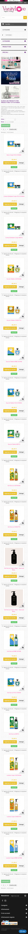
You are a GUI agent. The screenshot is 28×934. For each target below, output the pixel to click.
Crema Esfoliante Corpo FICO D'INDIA (14, 196)
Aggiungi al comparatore (20, 171)
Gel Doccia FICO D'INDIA (14, 692)
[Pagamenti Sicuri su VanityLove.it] (9, 922)
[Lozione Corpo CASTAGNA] (14, 764)
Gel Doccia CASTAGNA (14, 485)
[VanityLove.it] (14, 8)
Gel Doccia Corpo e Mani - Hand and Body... (14, 569)
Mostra (2, 121)
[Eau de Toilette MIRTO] (14, 433)
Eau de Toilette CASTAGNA (14, 279)
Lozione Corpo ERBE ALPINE (14, 858)
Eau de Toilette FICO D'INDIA (14, 403)
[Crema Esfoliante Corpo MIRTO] (14, 226)
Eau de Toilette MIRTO (14, 444)
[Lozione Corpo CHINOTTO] (14, 805)
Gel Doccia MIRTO (14, 734)
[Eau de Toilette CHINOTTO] (14, 309)
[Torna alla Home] (2, 35)
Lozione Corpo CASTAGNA (14, 775)
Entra (25, 2)
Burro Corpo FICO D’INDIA (14, 155)
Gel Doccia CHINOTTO (14, 527)
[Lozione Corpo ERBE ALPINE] (14, 847)
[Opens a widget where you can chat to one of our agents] (23, 931)
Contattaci (20, 2)
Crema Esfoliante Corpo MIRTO (14, 237)
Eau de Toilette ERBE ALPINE (14, 361)
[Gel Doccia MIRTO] (14, 723)
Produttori (7, 47)
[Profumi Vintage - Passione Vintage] (14, 91)
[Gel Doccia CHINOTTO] (14, 515)
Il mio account (5, 913)
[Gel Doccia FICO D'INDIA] (14, 681)
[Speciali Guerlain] (14, 77)
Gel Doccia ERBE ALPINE (14, 651)
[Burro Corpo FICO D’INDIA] (14, 144)
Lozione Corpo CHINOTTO (14, 816)
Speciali (5, 52)
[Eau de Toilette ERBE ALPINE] (14, 350)
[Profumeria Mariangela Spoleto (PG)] (14, 0)
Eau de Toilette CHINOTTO (14, 320)
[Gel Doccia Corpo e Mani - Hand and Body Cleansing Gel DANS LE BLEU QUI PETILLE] (14, 557)
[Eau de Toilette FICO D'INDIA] (14, 391)
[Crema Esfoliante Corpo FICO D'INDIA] (14, 185)
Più (1, 116)
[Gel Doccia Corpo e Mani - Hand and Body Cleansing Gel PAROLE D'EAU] (14, 598)
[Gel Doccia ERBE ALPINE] (14, 640)
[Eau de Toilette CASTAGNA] (14, 268)
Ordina (2, 119)
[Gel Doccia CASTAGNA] (14, 474)
